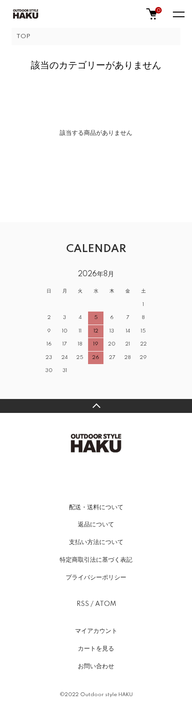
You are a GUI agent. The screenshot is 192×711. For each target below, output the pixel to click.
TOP (23, 36)
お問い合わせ (96, 666)
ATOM (105, 604)
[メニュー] (178, 14)
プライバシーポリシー (96, 577)
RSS (82, 604)
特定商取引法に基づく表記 (96, 560)
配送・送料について (96, 507)
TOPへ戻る (96, 406)
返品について (96, 524)
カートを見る (96, 648)
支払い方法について (96, 542)
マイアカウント (96, 631)
